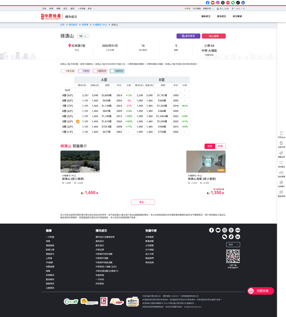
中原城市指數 (102, 258)
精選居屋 (50, 245)
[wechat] (233, 2)
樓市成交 (101, 230)
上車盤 (49, 258)
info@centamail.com (192, 307)
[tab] (210, 146)
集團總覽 (149, 241)
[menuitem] (44, 8)
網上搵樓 (214, 36)
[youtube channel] (212, 2)
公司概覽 (149, 245)
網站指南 (149, 262)
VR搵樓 (49, 262)
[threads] (223, 2)
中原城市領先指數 (104, 254)
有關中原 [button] (207, 8)
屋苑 (72, 8)
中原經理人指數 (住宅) (106, 266)
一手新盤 (82, 8)
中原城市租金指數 (104, 262)
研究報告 (100, 283)
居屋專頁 (50, 283)
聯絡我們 (149, 258)
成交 (65, 8)
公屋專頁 (50, 288)
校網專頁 (50, 275)
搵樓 (49, 230)
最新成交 (100, 241)
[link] (62, 24)
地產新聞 (100, 275)
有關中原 (151, 230)
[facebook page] (207, 2)
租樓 (58, 8)
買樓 (51, 8)
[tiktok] (238, 2)
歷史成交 (73, 25)
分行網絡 (197, 8)
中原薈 (187, 8)
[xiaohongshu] (228, 2)
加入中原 (149, 254)
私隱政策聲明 (155, 303)
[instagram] (218, 2)
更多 (141, 202)
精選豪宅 (50, 254)
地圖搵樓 (50, 266)
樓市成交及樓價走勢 (105, 237)
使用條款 (146, 303)
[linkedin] (243, 2)
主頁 (44, 8)
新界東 (85, 25)
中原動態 (149, 237)
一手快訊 (100, 279)
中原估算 (100, 249)
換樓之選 (50, 249)
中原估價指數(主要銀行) (107, 271)
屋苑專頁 (190, 36)
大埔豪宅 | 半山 (100, 25)
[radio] (68, 71)
